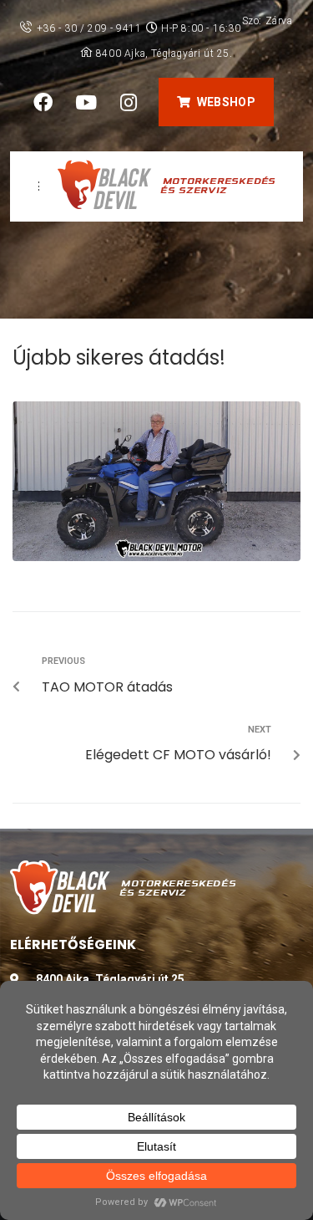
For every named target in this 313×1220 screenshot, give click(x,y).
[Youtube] (86, 102)
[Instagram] (128, 102)
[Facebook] (43, 102)
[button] (216, 102)
